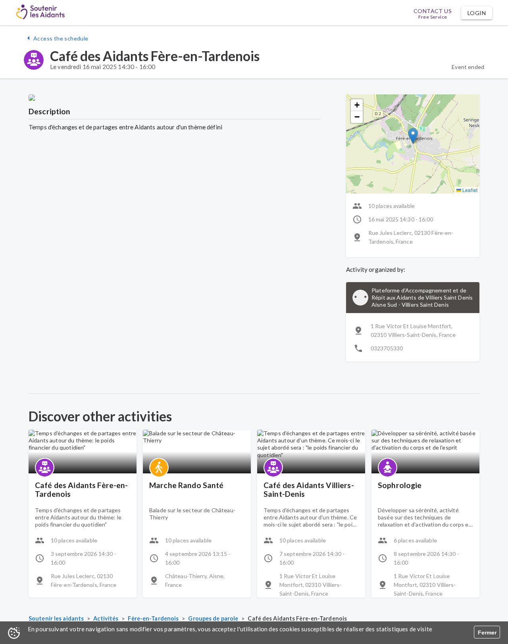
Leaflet (469, 189)
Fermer (487, 632)
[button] (476, 12)
